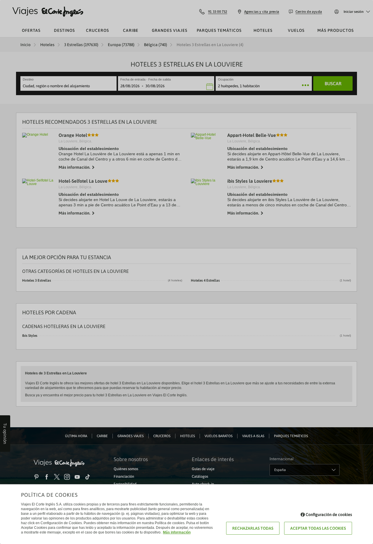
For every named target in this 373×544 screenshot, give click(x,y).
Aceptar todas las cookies (318, 528)
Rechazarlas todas (252, 528)
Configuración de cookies (329, 514)
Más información (177, 532)
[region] (186, 272)
